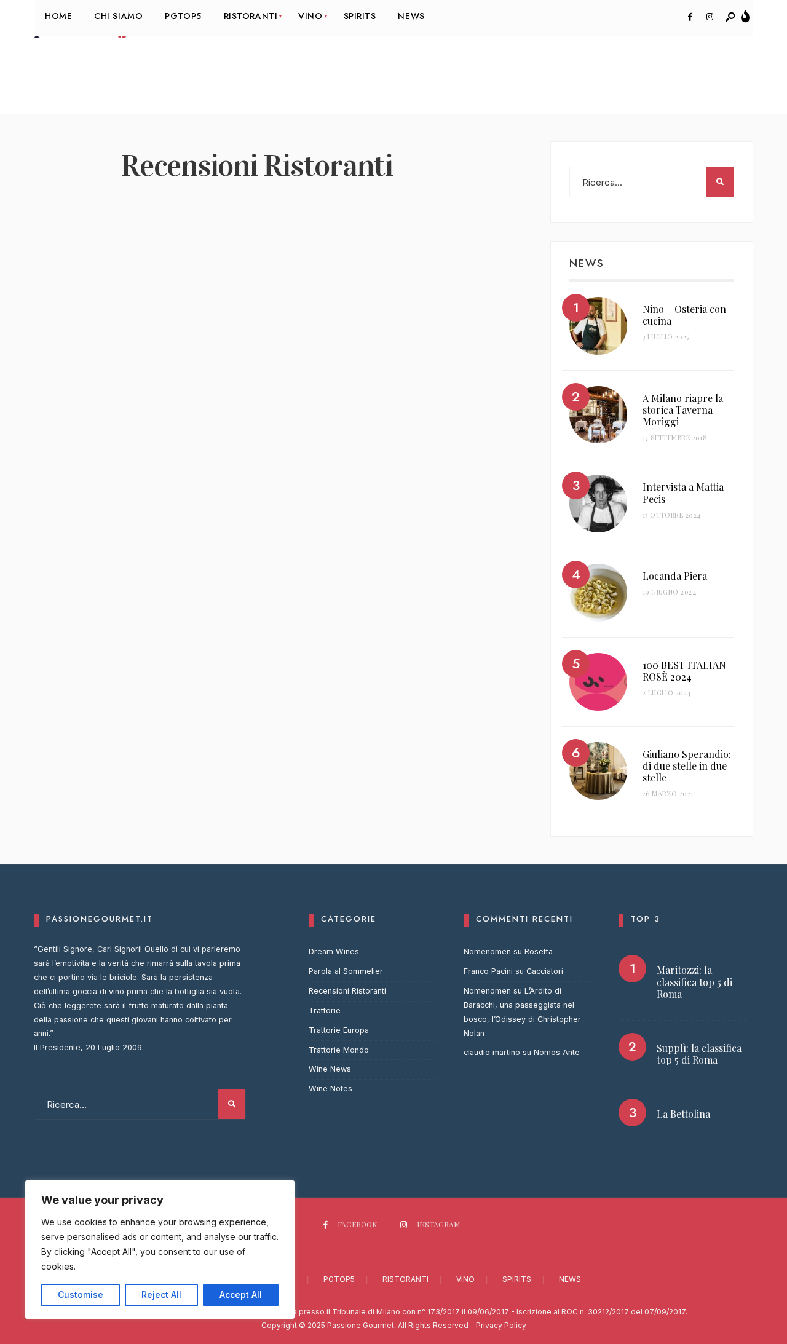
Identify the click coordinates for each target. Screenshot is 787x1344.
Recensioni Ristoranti (347, 990)
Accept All (240, 1294)
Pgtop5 (339, 1279)
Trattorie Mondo (339, 1049)
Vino (465, 1279)
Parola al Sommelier (346, 971)
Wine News (330, 1068)
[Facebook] (689, 17)
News (570, 1279)
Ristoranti (405, 1279)
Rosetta (538, 951)
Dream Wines (334, 951)
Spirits (516, 1279)
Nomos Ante (557, 1052)
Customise (80, 1294)
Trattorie (325, 1010)
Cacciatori (544, 971)
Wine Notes (330, 1088)
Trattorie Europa (339, 1030)
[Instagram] (709, 17)
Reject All (161, 1294)
